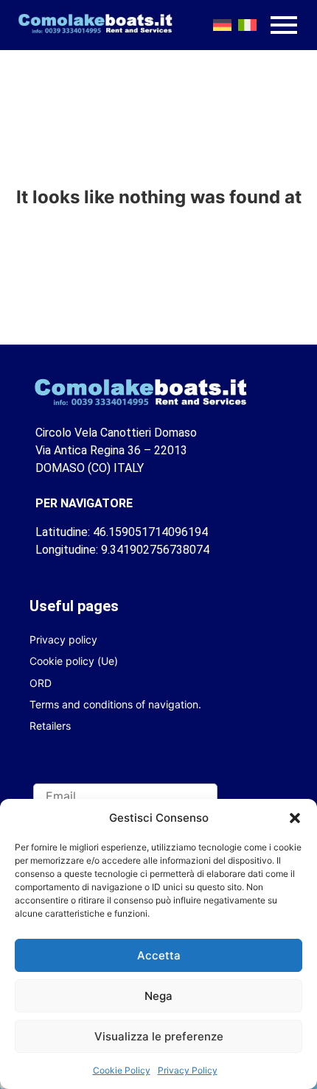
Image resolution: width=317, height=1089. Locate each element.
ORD (40, 683)
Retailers (50, 726)
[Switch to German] (222, 25)
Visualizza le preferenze (158, 1036)
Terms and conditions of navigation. (115, 704)
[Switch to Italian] (247, 25)
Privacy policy (63, 639)
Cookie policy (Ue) (73, 661)
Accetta (159, 955)
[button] (295, 818)
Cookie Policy (121, 1070)
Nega (158, 996)
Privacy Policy (187, 1070)
